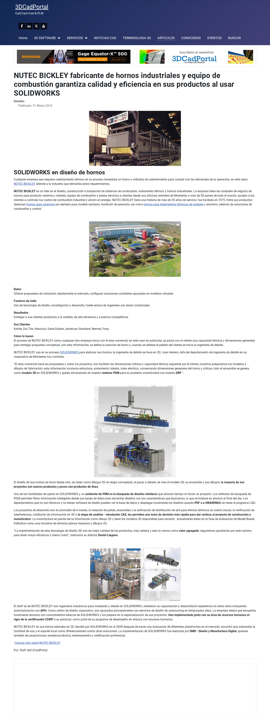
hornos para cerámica (40, 204)
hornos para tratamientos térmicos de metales (173, 204)
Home (23, 38)
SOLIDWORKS (69, 352)
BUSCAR (234, 38)
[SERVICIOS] (85, 38)
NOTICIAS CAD (105, 38)
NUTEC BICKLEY (24, 184)
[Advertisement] (127, 687)
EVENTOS (214, 38)
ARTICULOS (166, 38)
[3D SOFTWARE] (58, 38)
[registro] (196, 56)
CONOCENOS (191, 38)
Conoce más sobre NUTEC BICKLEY (38, 643)
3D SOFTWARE (45, 38)
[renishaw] (73, 56)
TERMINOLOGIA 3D (137, 38)
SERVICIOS (75, 38)
